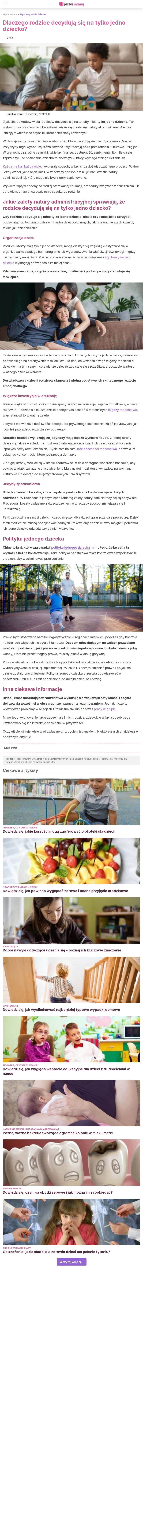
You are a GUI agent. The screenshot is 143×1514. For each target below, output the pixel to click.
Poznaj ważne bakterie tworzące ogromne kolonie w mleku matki (58, 1133)
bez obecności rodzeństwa (97, 449)
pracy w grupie (105, 709)
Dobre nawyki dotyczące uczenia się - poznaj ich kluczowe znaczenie (62, 950)
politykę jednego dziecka (70, 547)
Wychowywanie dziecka (33, 14)
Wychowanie (10, 14)
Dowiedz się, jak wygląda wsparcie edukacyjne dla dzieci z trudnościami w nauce (66, 1071)
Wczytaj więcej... (72, 1262)
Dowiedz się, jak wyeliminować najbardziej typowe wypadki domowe (61, 1010)
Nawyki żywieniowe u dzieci (20, 887)
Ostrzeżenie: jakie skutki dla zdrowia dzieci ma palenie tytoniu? (56, 1252)
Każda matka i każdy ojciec (23, 166)
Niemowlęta (10, 946)
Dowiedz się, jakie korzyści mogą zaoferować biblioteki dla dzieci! (59, 831)
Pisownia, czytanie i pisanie (20, 827)
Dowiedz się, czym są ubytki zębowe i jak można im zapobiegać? (58, 1192)
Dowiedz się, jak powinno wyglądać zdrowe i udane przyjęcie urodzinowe (65, 891)
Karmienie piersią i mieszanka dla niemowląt (31, 1129)
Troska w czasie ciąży (17, 1248)
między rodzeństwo (122, 410)
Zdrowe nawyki (12, 1188)
